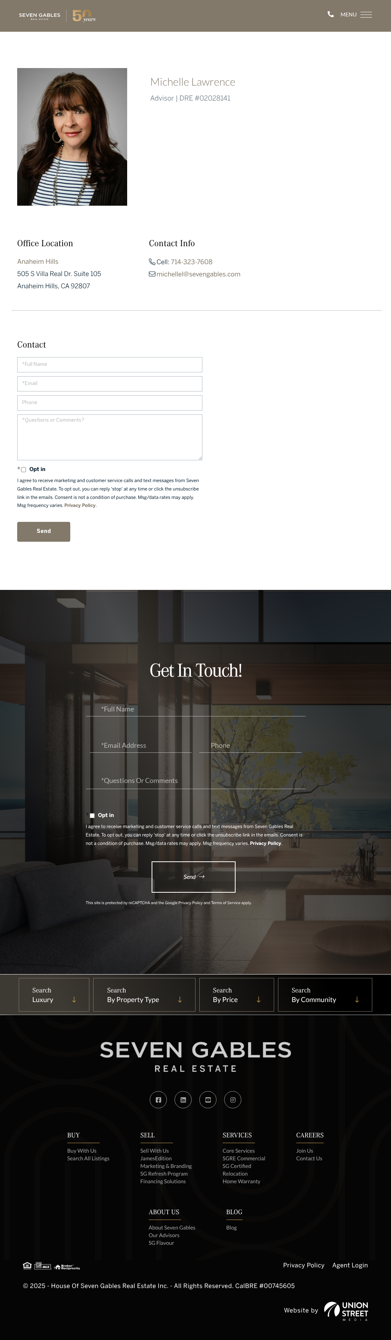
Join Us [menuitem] (304, 1150)
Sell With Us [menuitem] (155, 1150)
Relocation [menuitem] (235, 1173)
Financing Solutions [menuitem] (163, 1181)
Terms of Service (226, 903)
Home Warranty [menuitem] (241, 1181)
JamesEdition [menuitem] (156, 1158)
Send (190, 876)
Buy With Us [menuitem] (82, 1150)
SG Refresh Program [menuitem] (164, 1173)
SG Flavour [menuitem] (161, 1242)
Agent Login (350, 1266)
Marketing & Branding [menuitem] (166, 1166)
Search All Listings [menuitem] (88, 1158)
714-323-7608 (192, 263)
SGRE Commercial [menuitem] (244, 1158)
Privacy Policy (80, 506)
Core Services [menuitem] (239, 1150)
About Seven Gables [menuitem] (172, 1227)
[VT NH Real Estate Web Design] (346, 1311)
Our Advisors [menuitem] (164, 1235)
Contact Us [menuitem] (309, 1158)
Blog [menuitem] (231, 1227)
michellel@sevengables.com (199, 275)
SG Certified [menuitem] (237, 1166)
